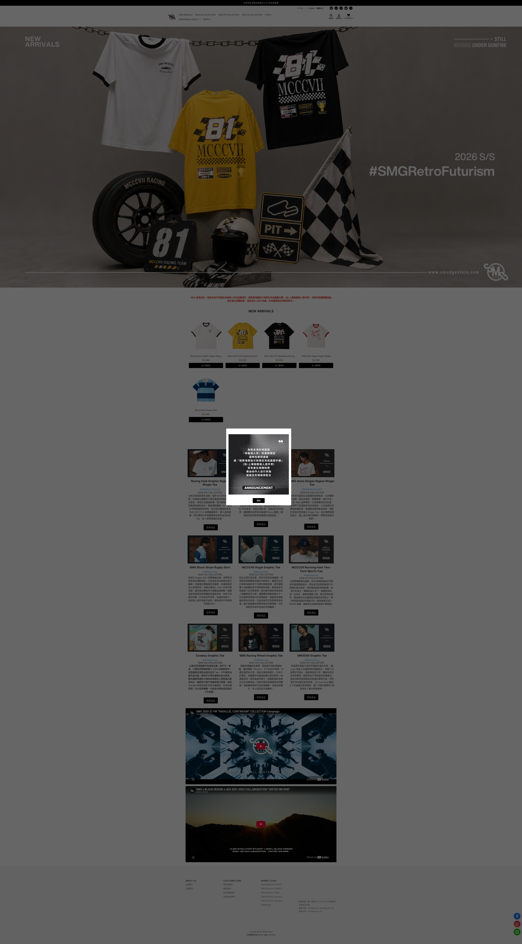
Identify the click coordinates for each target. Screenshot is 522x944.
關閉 (259, 500)
